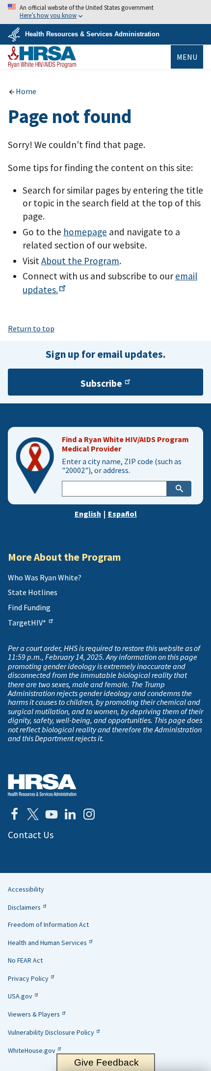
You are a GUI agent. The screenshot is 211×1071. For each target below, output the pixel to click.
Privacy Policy (28, 978)
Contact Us (30, 835)
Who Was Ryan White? (44, 577)
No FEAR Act (25, 960)
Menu (187, 57)
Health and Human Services (47, 942)
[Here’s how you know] (105, 12)
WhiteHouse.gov (31, 1050)
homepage (85, 232)
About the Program (80, 261)
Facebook (14, 814)
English (88, 514)
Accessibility (26, 889)
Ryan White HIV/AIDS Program (42, 57)
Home (26, 91)
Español (122, 514)
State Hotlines (32, 592)
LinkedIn (70, 814)
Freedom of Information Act (48, 924)
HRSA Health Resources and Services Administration (42, 785)
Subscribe (101, 383)
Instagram (88, 814)
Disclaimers (24, 907)
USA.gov (20, 996)
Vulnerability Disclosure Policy (51, 1032)
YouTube (51, 814)
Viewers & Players (34, 1014)
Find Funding (29, 607)
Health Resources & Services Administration (92, 34)
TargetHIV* (27, 622)
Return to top (31, 328)
